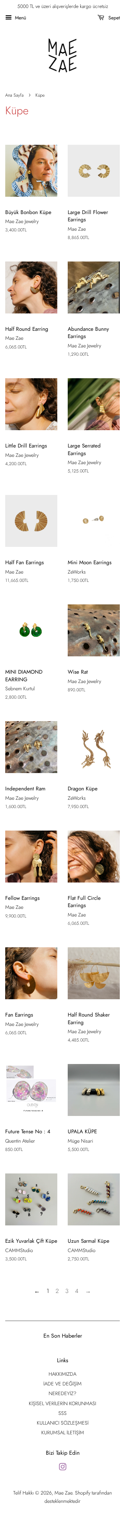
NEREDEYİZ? (62, 1393)
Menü (20, 17)
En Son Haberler (62, 1336)
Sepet (113, 17)
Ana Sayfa (14, 95)
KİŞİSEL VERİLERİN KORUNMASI (62, 1403)
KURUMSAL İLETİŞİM (62, 1432)
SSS (62, 1413)
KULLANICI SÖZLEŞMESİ (63, 1422)
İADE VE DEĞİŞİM (62, 1383)
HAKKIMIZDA (62, 1374)
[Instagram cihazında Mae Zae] (62, 1468)
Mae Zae (63, 1492)
